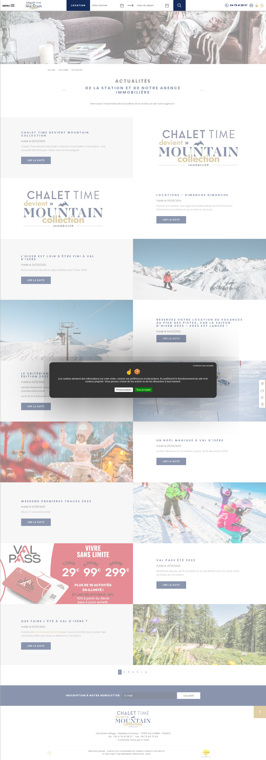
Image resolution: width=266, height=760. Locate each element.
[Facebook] (262, 5)
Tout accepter (143, 389)
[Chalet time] (34, 5)
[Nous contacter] (251, 5)
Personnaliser (123, 389)
